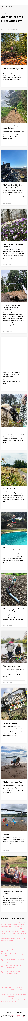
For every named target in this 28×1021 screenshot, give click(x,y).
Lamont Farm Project (10, 723)
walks (14, 940)
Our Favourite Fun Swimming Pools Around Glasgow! (13, 549)
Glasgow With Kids (15, 1015)
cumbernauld (11, 926)
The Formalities (21, 1011)
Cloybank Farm (8, 430)
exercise (13, 929)
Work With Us (10, 1012)
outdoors (11, 933)
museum (3, 934)
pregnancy (11, 936)
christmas (20, 924)
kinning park (13, 931)
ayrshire (8, 922)
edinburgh (3, 929)
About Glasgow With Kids (9, 1011)
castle (13, 924)
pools (2, 936)
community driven (4, 926)
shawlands (3, 938)
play (24, 933)
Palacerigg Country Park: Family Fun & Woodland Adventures (12, 307)
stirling (17, 938)
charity (16, 924)
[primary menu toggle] (2, 2)
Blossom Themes (23, 1017)
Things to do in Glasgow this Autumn (16, 950)
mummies (23, 931)
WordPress (16, 1018)
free (20, 928)
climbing (24, 924)
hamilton (5, 931)
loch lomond (19, 931)
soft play (13, 938)
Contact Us (19, 1012)
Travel (10, 940)
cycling (16, 926)
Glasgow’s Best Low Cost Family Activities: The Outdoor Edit (12, 374)
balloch (11, 922)
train (2, 940)
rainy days (19, 935)
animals (3, 922)
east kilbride (20, 926)
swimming (22, 938)
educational (8, 929)
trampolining (6, 940)
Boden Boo (7, 834)
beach (15, 922)
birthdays (18, 922)
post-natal (6, 936)
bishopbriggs (23, 922)
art (5, 922)
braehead (3, 924)
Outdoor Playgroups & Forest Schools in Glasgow (13, 610)
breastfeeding (8, 924)
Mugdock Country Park (11, 666)
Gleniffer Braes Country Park (13, 489)
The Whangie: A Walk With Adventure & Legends (12, 186)
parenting (18, 933)
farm (17, 929)
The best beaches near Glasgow (13, 782)
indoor (9, 931)
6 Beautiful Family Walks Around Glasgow (12, 127)
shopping (8, 938)
